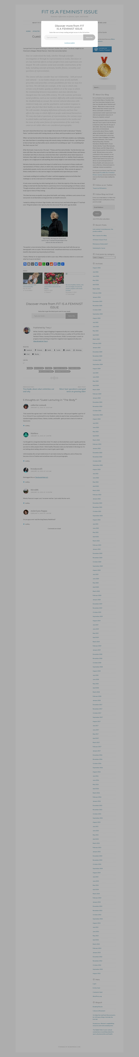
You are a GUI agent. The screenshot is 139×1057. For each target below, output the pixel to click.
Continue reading (69, 43)
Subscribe (89, 37)
